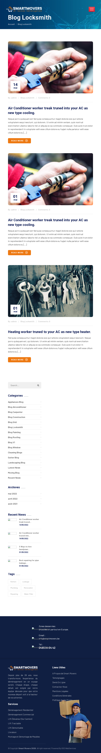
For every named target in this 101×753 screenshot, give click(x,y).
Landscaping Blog (16, 462)
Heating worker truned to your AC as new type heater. (49, 332)
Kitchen (13, 582)
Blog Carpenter (15, 412)
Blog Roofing (14, 437)
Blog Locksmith (25, 24)
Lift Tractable (14, 723)
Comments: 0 (44, 97)
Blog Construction (16, 417)
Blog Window (14, 447)
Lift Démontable (15, 728)
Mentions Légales (60, 691)
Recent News (14, 477)
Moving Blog (13, 472)
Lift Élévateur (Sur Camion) (20, 719)
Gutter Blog (13, 457)
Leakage (25, 582)
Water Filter (28, 594)
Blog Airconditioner (17, 407)
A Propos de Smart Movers (64, 673)
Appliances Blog (15, 402)
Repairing (14, 594)
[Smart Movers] (24, 9)
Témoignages (58, 678)
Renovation (28, 588)
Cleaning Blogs (15, 452)
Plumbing (14, 588)
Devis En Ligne (58, 682)
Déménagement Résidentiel (20, 710)
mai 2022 (12, 493)
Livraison (12, 732)
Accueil (11, 24)
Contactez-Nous (59, 686)
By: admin (12, 97)
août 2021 (12, 503)
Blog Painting (14, 432)
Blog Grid (12, 422)
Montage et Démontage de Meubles (24, 736)
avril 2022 (12, 498)
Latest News (14, 467)
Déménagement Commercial (21, 714)
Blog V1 (11, 442)
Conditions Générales (61, 695)
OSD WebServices (68, 748)
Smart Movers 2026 (27, 748)
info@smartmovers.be (49, 638)
